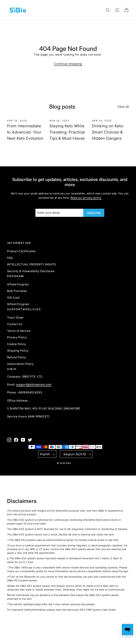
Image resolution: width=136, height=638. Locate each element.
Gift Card (13, 297)
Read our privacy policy (86, 197)
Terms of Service (18, 331)
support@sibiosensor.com (34, 384)
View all (123, 106)
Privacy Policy (17, 337)
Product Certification (21, 251)
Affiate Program (18, 284)
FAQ (10, 258)
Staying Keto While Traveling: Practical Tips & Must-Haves (67, 132)
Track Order (15, 317)
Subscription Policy (20, 364)
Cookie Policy (16, 344)
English (45, 454)
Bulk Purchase (17, 291)
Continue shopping (68, 64)
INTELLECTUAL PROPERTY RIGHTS (31, 264)
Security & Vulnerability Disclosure (31, 271)
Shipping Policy (18, 350)
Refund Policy (16, 357)
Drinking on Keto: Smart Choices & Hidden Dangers (108, 132)
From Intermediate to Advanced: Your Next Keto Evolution (25, 132)
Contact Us (14, 324)
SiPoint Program (18, 304)
